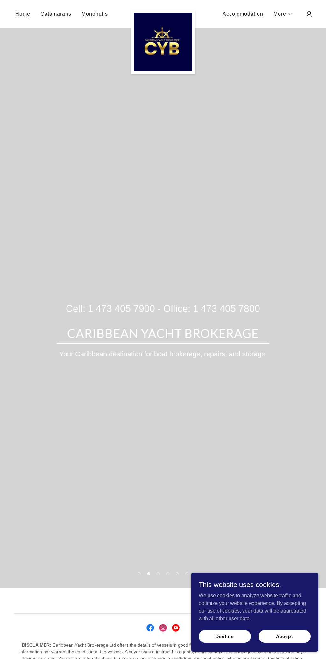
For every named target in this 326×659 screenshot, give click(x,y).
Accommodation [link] (243, 14)
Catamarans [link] (55, 14)
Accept (284, 636)
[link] (163, 12)
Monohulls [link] (95, 14)
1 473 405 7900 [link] (121, 308)
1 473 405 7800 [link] (226, 308)
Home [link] (22, 14)
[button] (283, 14)
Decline (225, 636)
